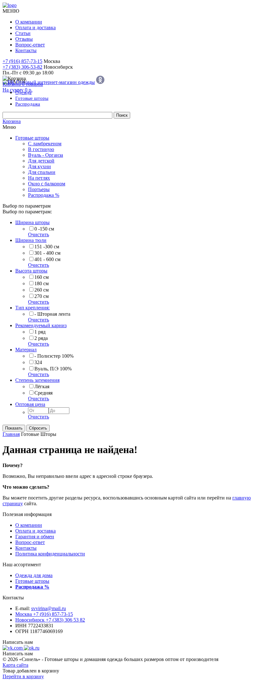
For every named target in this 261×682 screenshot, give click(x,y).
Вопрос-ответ (30, 44)
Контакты (26, 50)
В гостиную (41, 149)
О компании (28, 21)
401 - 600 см (47, 259)
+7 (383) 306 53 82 (50, 620)
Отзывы (24, 39)
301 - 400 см (47, 253)
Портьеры (39, 189)
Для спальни (41, 172)
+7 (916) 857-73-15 (22, 61)
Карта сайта (15, 665)
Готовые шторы (32, 138)
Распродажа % (43, 195)
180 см (41, 283)
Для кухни (39, 166)
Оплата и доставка (35, 27)
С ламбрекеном (44, 143)
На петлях (39, 178)
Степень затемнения (37, 380)
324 (38, 362)
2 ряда (41, 338)
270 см (41, 296)
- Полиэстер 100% (54, 356)
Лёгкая (41, 386)
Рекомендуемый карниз (41, 325)
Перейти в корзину (23, 676)
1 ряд (40, 331)
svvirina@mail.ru (48, 608)
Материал (26, 349)
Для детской (41, 160)
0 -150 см (44, 228)
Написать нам (18, 642)
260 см (41, 290)
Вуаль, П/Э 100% (53, 368)
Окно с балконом (46, 183)
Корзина (12, 121)
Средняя (43, 393)
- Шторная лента (52, 314)
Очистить (38, 234)
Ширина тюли (30, 240)
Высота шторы (31, 270)
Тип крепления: (32, 307)
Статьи (23, 33)
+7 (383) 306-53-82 (22, 67)
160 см (41, 277)
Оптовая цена (30, 404)
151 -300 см (46, 246)
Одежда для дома (34, 575)
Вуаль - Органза (45, 155)
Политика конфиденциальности (50, 553)
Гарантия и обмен (34, 536)
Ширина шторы (32, 222)
